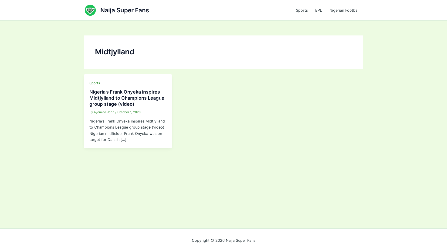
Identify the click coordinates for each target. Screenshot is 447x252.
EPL (318, 10)
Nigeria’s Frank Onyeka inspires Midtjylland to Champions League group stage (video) (126, 98)
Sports (302, 10)
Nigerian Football (344, 10)
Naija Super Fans (124, 10)
